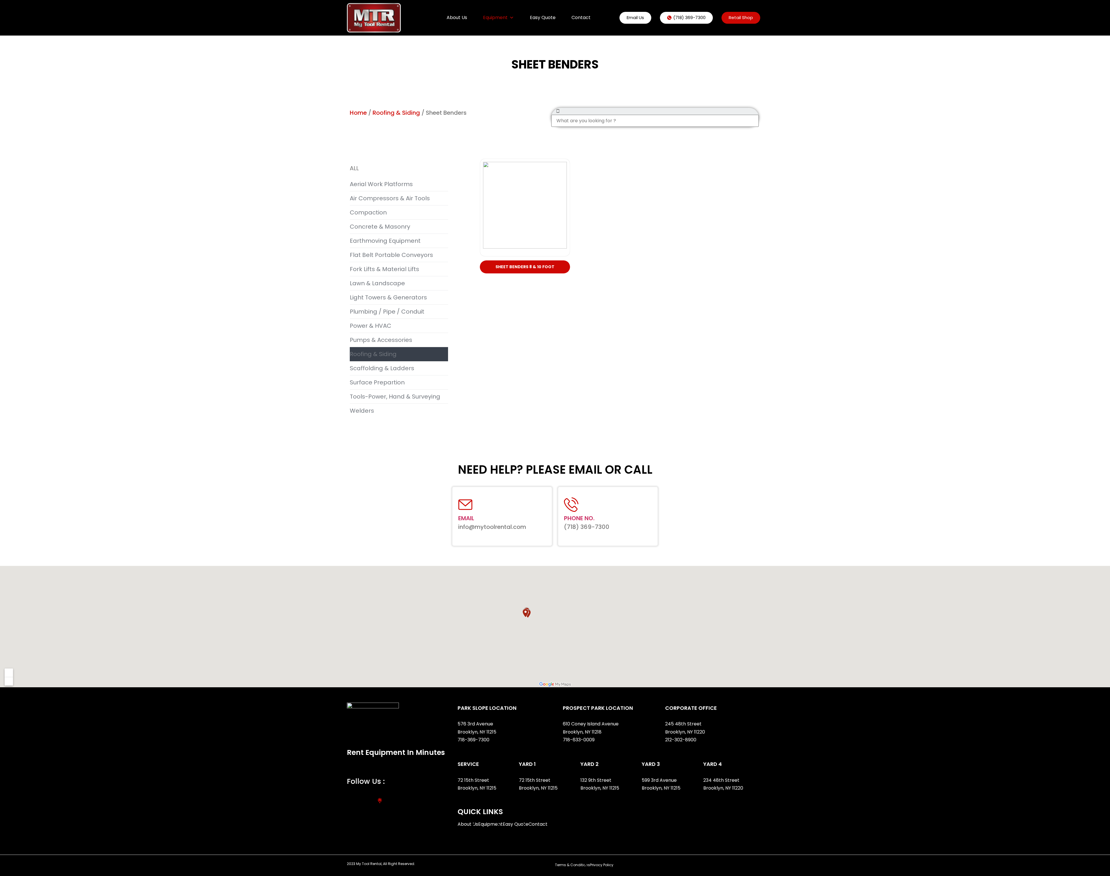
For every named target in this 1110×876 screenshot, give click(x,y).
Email (466, 518)
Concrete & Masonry (380, 227)
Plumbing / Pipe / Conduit (387, 312)
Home (358, 113)
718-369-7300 (474, 739)
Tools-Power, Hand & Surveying (395, 396)
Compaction (368, 212)
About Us (457, 17)
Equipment (495, 17)
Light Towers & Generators (388, 297)
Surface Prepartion (377, 382)
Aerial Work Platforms (381, 184)
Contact (581, 17)
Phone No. (579, 518)
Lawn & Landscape (377, 283)
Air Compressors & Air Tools (390, 198)
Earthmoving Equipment (385, 241)
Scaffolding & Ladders (382, 368)
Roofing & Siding (396, 113)
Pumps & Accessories (381, 340)
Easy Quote (543, 17)
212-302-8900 (681, 739)
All (354, 168)
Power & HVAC (370, 326)
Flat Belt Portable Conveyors (391, 255)
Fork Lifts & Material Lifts (384, 269)
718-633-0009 (579, 739)
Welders (362, 411)
